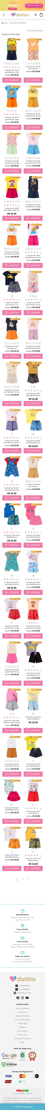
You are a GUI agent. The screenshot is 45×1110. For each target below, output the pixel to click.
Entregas (22, 1027)
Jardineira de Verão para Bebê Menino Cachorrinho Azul (12, 489)
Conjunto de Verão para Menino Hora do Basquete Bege (12, 391)
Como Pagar (22, 1023)
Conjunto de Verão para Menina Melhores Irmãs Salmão (33, 68)
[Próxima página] (27, 878)
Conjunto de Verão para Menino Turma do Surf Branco (11, 253)
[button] (3, 14)
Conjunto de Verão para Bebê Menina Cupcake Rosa (33, 536)
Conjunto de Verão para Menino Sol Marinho (12, 304)
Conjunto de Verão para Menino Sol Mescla (33, 674)
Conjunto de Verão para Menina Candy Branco (11, 627)
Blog (22, 1042)
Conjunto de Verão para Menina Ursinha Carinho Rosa (33, 347)
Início (6, 23)
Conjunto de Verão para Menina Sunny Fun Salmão (33, 304)
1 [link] (17, 879)
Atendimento (22, 1012)
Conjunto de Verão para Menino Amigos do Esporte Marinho (33, 206)
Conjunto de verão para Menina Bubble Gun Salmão (33, 627)
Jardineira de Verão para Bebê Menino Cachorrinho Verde (12, 583)
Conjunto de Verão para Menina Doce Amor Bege (12, 671)
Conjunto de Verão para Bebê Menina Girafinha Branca (12, 856)
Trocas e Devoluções (22, 1020)
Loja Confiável (22, 1031)
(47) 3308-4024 (24, 986)
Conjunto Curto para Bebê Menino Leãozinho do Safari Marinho (12, 536)
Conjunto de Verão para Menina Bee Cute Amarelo (12, 209)
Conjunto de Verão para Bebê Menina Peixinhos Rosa (12, 809)
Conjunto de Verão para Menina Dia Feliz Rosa (33, 162)
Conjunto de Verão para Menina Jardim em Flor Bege (11, 162)
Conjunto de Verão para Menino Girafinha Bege (33, 485)
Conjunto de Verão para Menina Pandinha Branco (33, 812)
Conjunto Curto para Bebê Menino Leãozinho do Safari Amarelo (33, 860)
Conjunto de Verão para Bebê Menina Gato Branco (33, 583)
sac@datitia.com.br (24, 993)
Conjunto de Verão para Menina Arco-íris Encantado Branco (33, 257)
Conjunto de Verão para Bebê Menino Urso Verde (33, 765)
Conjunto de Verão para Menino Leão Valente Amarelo (12, 71)
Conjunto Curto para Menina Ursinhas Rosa (12, 722)
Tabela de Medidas (22, 1016)
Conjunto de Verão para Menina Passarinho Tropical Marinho (11, 347)
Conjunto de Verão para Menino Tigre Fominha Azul (12, 118)
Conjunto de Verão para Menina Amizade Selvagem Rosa (12, 442)
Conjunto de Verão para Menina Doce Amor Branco (12, 765)
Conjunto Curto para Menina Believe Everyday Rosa (33, 718)
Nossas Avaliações (22, 1008)
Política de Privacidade (22, 1038)
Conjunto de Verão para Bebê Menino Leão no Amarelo (33, 442)
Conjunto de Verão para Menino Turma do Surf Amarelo (33, 115)
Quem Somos (23, 1035)
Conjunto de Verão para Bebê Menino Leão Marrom (33, 395)
